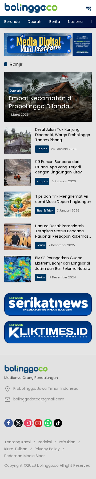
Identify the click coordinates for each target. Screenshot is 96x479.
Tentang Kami (17, 442)
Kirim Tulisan (15, 449)
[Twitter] (18, 423)
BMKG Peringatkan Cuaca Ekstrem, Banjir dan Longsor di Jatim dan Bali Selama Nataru (62, 263)
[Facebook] (8, 423)
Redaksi (45, 442)
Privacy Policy (47, 449)
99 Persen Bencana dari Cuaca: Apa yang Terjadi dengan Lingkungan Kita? (58, 167)
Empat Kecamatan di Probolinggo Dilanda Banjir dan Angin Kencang (48, 102)
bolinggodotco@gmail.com (38, 399)
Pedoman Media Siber (24, 455)
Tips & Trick (45, 210)
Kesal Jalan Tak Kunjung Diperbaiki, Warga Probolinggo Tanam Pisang (62, 135)
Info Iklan (67, 442)
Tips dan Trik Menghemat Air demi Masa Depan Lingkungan (63, 199)
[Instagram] (28, 423)
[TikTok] (58, 423)
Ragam (42, 181)
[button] (88, 8)
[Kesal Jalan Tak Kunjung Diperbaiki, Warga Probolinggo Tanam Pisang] (17, 140)
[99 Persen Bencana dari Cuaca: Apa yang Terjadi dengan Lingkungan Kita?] (17, 172)
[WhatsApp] (48, 423)
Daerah (15, 90)
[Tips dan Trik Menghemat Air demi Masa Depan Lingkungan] (17, 205)
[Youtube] (38, 423)
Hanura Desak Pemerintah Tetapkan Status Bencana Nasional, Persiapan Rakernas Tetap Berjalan (62, 233)
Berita (41, 245)
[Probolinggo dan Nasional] (31, 7)
